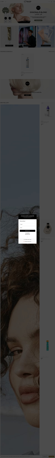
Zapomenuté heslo (27, 234)
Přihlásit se (27, 230)
